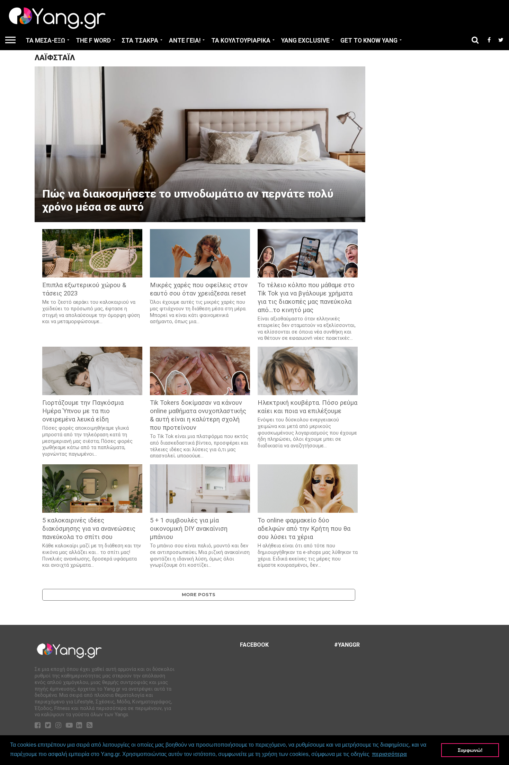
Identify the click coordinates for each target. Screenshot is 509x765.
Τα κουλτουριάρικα (240, 40)
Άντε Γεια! (184, 40)
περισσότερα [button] (389, 754)
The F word (93, 40)
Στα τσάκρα (140, 40)
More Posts (198, 594)
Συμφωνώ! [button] (470, 750)
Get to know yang (369, 40)
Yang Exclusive (305, 40)
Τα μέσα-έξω (45, 40)
